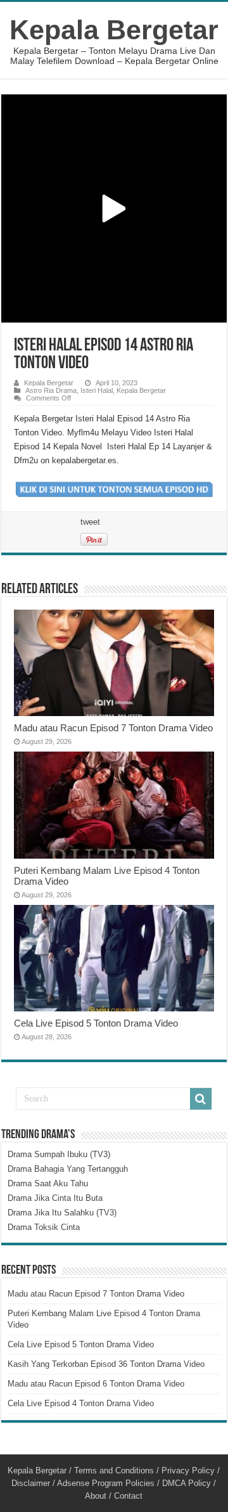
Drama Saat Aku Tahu (48, 1183)
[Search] (201, 1099)
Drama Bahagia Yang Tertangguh (68, 1169)
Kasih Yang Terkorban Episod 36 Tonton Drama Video (106, 1364)
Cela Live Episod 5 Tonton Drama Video (96, 1023)
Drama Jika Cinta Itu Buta (55, 1198)
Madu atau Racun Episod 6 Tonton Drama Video (96, 1383)
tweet (90, 522)
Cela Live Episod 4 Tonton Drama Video (81, 1403)
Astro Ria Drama (51, 390)
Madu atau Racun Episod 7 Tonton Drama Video (113, 727)
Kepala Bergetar (114, 30)
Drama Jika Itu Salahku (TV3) (62, 1212)
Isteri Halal (96, 390)
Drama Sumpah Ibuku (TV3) (59, 1154)
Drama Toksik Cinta (44, 1227)
